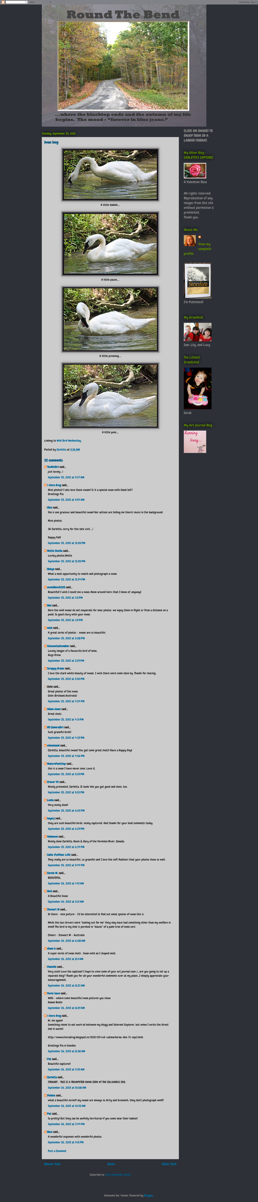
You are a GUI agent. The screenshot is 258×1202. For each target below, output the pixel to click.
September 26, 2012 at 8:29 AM (66, 1008)
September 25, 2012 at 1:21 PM (65, 620)
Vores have (53, 993)
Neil (49, 891)
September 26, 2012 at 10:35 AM (67, 1106)
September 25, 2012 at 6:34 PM (66, 847)
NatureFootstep (56, 764)
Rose (49, 1132)
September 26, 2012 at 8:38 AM (66, 1051)
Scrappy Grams (55, 668)
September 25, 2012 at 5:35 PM (66, 774)
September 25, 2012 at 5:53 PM (66, 792)
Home (111, 1164)
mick (49, 628)
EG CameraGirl (55, 727)
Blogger (148, 1195)
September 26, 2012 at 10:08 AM (67, 1088)
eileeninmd (53, 745)
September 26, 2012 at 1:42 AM (66, 883)
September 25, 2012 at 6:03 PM (66, 810)
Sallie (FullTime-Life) (59, 855)
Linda (50, 800)
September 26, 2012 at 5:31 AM (66, 902)
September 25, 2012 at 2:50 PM (66, 679)
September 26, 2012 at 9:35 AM (66, 1069)
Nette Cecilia (54, 551)
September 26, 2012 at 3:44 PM (66, 1124)
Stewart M (53, 909)
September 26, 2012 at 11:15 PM (66, 1142)
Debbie (51, 1095)
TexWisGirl (53, 467)
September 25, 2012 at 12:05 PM (66, 543)
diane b (51, 948)
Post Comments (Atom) (118, 1175)
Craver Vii (53, 782)
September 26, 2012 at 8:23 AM (66, 985)
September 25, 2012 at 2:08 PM (66, 638)
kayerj (51, 818)
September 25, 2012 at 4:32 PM (66, 738)
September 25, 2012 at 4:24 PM (66, 701)
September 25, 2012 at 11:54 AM (66, 500)
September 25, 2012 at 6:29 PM (66, 829)
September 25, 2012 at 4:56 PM (66, 756)
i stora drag (54, 485)
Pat (49, 1059)
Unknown (52, 836)
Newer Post (52, 1164)
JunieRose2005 (56, 587)
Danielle (51, 967)
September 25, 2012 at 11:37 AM (66, 477)
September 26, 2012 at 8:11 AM (65, 959)
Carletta (52, 1077)
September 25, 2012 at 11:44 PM (66, 865)
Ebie (49, 507)
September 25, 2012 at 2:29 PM (66, 661)
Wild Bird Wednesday (69, 441)
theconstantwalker (58, 646)
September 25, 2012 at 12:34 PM (66, 579)
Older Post (169, 1164)
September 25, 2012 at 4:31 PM (66, 719)
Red (49, 605)
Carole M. (52, 873)
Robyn (50, 569)
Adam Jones (54, 709)
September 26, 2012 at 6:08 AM (66, 941)
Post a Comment (57, 1151)
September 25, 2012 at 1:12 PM (65, 598)
